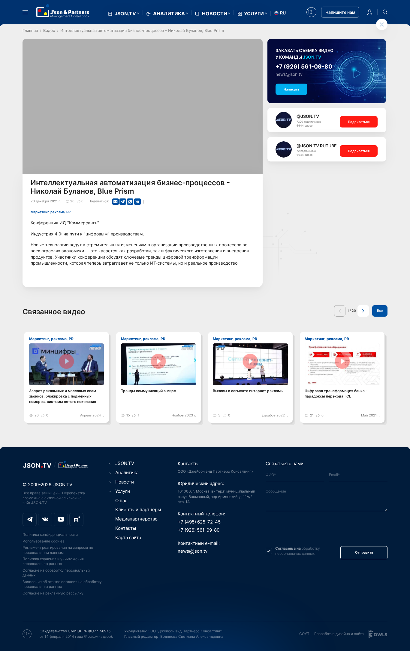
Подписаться (358, 122)
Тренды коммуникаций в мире (148, 390)
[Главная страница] (62, 11)
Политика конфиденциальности (50, 534)
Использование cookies (43, 541)
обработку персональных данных (297, 550)
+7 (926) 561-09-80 (304, 66)
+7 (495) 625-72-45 (199, 522)
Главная (30, 30)
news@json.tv (289, 74)
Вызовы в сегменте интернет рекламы (248, 390)
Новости (214, 14)
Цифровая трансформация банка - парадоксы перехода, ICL (336, 393)
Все (380, 311)
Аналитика (169, 14)
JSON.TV (125, 14)
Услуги (254, 14)
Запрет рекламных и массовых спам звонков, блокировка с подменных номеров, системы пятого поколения (62, 396)
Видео (49, 30)
